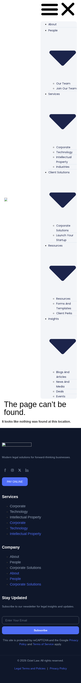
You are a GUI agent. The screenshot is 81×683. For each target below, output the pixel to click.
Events (60, 396)
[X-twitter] (20, 470)
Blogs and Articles (62, 374)
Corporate (63, 147)
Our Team (63, 83)
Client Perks (64, 313)
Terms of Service (43, 644)
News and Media (62, 384)
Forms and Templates (63, 306)
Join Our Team (66, 88)
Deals (60, 391)
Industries (62, 167)
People (15, 562)
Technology (64, 152)
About (52, 24)
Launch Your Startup (64, 237)
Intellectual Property (64, 159)
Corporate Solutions (63, 228)
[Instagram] (12, 470)
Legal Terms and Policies (30, 668)
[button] (58, 9)
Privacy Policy (58, 668)
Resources (63, 299)
